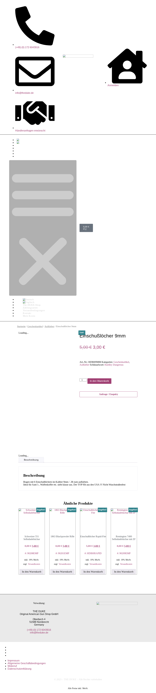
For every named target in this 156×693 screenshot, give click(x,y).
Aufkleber (49, 326)
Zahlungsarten (24, 148)
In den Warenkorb (99, 381)
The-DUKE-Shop (26, 145)
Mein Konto (23, 156)
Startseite (21, 326)
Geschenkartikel (35, 326)
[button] (42, 228)
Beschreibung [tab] (31, 460)
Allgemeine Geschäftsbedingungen (27, 650)
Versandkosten (34, 564)
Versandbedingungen (28, 151)
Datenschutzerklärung (19, 655)
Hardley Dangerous (114, 364)
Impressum (14, 647)
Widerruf (12, 652)
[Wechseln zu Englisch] (22, 142)
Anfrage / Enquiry (108, 394)
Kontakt (21, 153)
